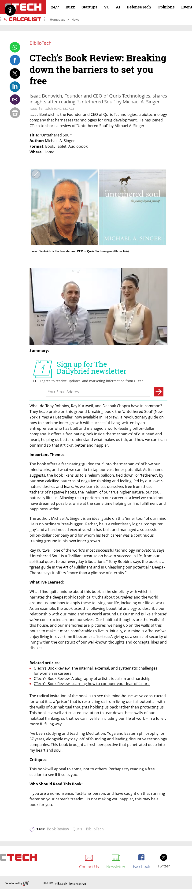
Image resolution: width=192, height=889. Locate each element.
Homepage (57, 19)
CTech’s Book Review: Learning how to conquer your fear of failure (92, 683)
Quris (77, 829)
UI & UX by (64, 883)
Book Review (58, 829)
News (75, 19)
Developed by (13, 883)
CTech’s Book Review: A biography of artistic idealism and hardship (92, 678)
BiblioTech (95, 829)
